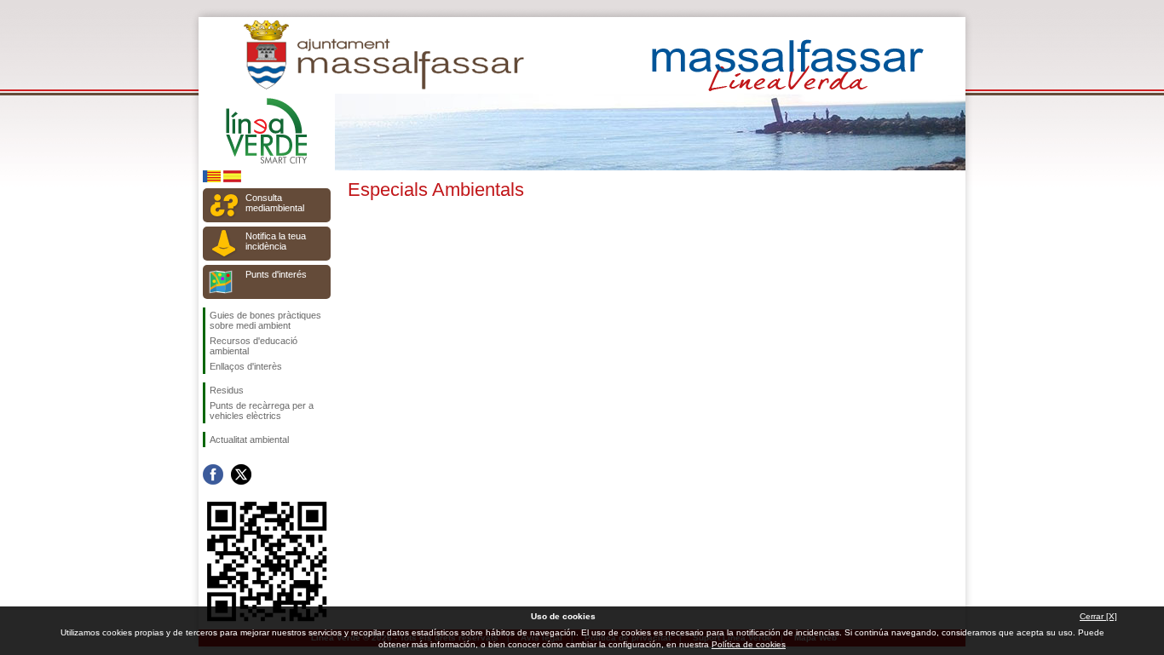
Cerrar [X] (1098, 616)
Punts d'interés (276, 274)
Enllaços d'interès (246, 366)
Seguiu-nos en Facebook (213, 474)
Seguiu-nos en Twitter (241, 474)
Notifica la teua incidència (275, 241)
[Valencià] (212, 179)
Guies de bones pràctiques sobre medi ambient (265, 320)
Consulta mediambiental (274, 202)
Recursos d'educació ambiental (253, 346)
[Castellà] (232, 179)
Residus (227, 390)
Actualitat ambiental (249, 439)
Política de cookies (749, 644)
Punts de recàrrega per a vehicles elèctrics (262, 410)
